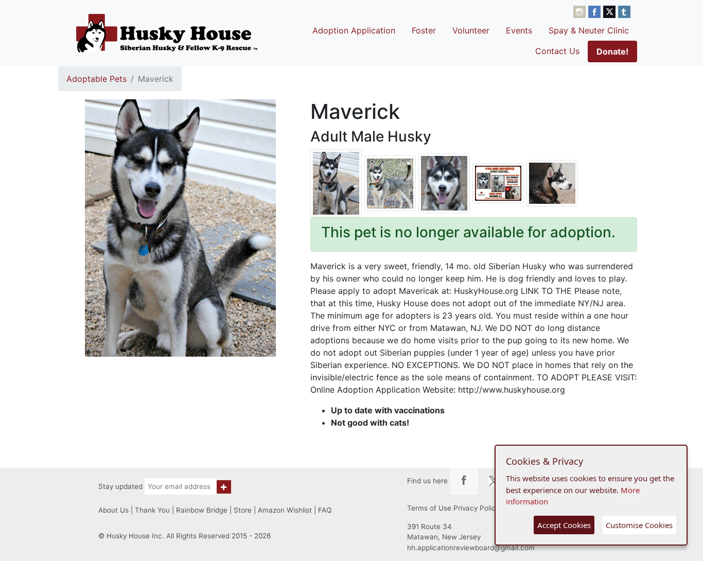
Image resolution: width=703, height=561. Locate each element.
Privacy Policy (476, 508)
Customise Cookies (639, 525)
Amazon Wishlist (285, 510)
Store (243, 510)
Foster (424, 30)
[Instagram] (580, 11)
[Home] (166, 33)
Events (519, 30)
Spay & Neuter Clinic (589, 30)
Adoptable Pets (96, 79)
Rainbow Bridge (201, 510)
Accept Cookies (564, 525)
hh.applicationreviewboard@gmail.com (471, 548)
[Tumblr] (624, 11)
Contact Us (557, 51)
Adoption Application (353, 30)
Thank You (152, 510)
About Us (113, 510)
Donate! (612, 51)
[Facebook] (595, 11)
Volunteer (470, 30)
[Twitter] (610, 11)
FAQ (324, 510)
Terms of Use (429, 508)
